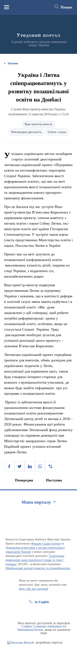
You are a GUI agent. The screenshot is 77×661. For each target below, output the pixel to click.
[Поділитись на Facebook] (9, 466)
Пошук (66, 7)
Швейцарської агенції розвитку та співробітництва (38, 568)
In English (42, 602)
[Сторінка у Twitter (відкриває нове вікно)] (38, 611)
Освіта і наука (57, 132)
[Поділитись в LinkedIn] (30, 466)
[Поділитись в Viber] (50, 466)
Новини (13, 63)
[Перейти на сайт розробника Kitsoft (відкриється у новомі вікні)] (21, 642)
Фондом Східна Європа (46, 543)
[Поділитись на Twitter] (19, 466)
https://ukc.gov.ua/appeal (33, 588)
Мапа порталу (36, 502)
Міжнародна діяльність (26, 132)
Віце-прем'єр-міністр (38, 124)
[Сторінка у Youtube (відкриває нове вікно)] (45, 611)
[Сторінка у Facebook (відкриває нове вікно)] (30, 611)
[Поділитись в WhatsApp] (40, 466)
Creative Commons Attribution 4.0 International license (41, 628)
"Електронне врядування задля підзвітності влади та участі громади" (35, 560)
